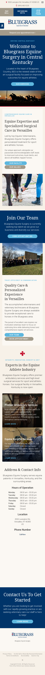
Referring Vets (23, 12)
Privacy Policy (7, 654)
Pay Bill (7, 12)
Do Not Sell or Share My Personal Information (28, 654)
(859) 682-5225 (23, 6)
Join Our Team (38, 12)
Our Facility (15, 163)
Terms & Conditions (12, 656)
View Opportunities (22, 236)
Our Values (15, 167)
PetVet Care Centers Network (25, 666)
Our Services (22, 84)
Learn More (10, 424)
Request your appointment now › (22, 33)
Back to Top (35, 656)
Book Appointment (19, 339)
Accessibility (25, 656)
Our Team (14, 335)
